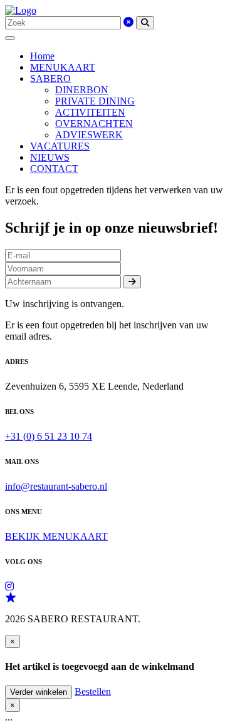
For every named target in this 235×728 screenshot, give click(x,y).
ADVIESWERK (89, 134)
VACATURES (60, 146)
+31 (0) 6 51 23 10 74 (48, 436)
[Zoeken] (145, 22)
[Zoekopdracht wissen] (128, 22)
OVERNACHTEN (94, 123)
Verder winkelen (38, 692)
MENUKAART (62, 67)
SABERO (50, 78)
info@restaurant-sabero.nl (56, 486)
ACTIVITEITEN (90, 112)
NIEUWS (50, 157)
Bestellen (93, 691)
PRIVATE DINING (95, 101)
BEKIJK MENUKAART (56, 536)
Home (42, 56)
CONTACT (54, 168)
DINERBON (81, 89)
